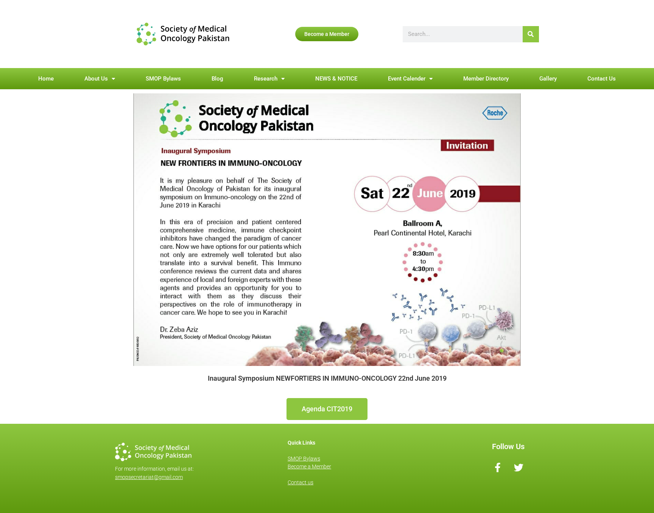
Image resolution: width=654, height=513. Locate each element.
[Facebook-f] (497, 467)
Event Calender (406, 78)
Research (265, 78)
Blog (217, 78)
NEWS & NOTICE (336, 78)
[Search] (531, 34)
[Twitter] (518, 467)
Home (46, 78)
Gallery (548, 78)
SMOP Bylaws (163, 78)
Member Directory (486, 78)
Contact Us (601, 78)
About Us (96, 78)
